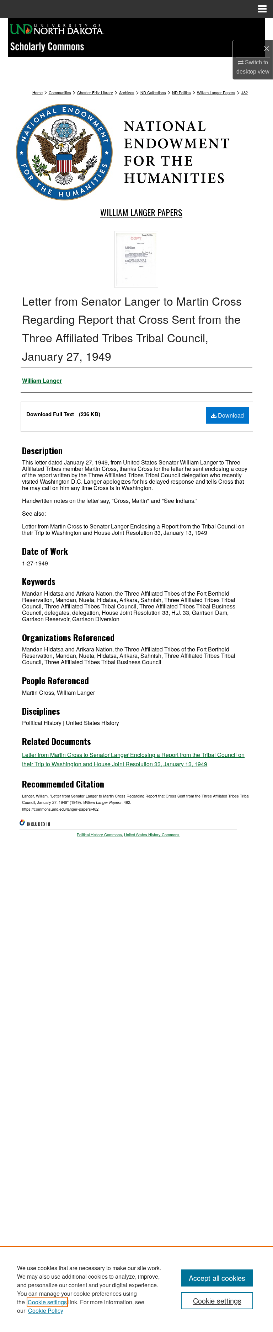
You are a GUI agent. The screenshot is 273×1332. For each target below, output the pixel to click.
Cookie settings (47, 1302)
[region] (136, 1289)
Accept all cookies (217, 1278)
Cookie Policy (45, 1310)
